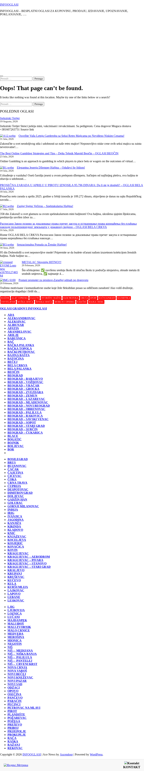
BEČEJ (12, 362)
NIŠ (10, 647)
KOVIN (13, 550)
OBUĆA (84, 298)
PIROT (12, 711)
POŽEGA (14, 721)
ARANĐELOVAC (20, 331)
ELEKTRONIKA (70, 298)
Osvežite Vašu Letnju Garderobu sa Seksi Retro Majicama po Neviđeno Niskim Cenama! (71, 135)
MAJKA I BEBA (96, 302)
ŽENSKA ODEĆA (44, 302)
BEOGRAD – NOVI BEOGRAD (29, 405)
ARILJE (13, 335)
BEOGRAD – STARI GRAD (26, 425)
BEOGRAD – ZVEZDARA (25, 392)
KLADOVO (15, 529)
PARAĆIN (15, 701)
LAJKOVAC (16, 590)
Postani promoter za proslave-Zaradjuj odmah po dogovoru (53, 280)
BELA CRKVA (17, 365)
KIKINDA (14, 526)
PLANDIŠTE (16, 714)
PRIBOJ (13, 728)
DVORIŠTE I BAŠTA (51, 298)
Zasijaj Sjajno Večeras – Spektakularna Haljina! (45, 206)
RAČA (12, 738)
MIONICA (15, 640)
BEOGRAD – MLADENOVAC (28, 402)
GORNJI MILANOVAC (23, 506)
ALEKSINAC (17, 321)
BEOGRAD (15, 375)
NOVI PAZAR (17, 680)
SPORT (93, 298)
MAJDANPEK (17, 620)
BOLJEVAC (16, 446)
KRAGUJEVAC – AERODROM (29, 556)
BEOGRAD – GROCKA (23, 388)
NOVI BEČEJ (17, 674)
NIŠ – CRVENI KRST (22, 664)
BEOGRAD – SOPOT (22, 422)
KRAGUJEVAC (18, 553)
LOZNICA (15, 613)
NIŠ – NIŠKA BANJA (22, 653)
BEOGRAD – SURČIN (23, 429)
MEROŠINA (16, 637)
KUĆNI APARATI (107, 298)
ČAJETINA (15, 472)
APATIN (13, 328)
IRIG (11, 513)
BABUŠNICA (17, 338)
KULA (12, 583)
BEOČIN (14, 372)
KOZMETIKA (123, 298)
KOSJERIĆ (15, 543)
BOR (11, 449)
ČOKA (12, 479)
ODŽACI (14, 687)
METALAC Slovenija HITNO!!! (41, 262)
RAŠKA (13, 741)
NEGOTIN (15, 643)
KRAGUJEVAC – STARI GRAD (29, 566)
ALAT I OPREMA (19, 298)
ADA (11, 314)
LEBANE (14, 597)
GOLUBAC (15, 502)
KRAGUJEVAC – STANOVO (27, 563)
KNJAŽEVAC (17, 536)
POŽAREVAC (17, 717)
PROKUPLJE (17, 734)
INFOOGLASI (9, 4)
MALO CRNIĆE (19, 630)
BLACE (13, 436)
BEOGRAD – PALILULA (25, 412)
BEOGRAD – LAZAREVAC (26, 399)
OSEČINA (14, 694)
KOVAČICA (16, 546)
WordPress (96, 754)
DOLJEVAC (16, 496)
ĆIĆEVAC (15, 476)
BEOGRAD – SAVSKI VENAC (28, 419)
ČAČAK (13, 469)
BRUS (12, 462)
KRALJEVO (16, 570)
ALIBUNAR (16, 325)
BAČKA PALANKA (21, 345)
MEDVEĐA (15, 633)
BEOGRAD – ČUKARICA (25, 432)
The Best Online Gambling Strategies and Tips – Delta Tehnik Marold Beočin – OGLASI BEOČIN (59, 153)
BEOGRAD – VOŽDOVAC (25, 382)
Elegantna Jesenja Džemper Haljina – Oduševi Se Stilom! (51, 167)
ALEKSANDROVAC (21, 318)
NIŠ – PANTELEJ (20, 660)
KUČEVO (14, 580)
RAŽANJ (14, 744)
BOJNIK (13, 442)
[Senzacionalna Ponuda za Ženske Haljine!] (7, 244)
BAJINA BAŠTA (19, 355)
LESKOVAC (16, 600)
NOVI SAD (15, 684)
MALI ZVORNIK (19, 627)
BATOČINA (16, 358)
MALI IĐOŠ (16, 623)
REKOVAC (15, 748)
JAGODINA (16, 519)
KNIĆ (11, 533)
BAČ (11, 341)
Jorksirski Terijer (10, 118)
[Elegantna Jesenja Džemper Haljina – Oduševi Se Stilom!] (7, 167)
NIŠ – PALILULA (20, 657)
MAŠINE (5, 298)
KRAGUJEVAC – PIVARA (25, 560)
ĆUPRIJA (14, 486)
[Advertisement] (72, 45)
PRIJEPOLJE (17, 731)
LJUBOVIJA (16, 610)
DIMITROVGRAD (20, 492)
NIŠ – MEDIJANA (20, 650)
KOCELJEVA (17, 539)
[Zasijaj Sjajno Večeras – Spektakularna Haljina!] (7, 206)
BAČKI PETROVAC (21, 351)
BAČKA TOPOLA (20, 348)
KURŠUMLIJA (18, 587)
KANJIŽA (14, 523)
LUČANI (14, 616)
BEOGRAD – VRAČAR (23, 385)
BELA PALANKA (20, 368)
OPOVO (13, 690)
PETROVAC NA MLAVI (24, 707)
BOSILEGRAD (18, 459)
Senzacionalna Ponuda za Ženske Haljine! (42, 244)
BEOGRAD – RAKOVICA (25, 415)
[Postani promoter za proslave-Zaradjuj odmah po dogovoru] (8, 280)
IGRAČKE (81, 302)
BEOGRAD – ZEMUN (22, 395)
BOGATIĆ (15, 439)
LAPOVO (14, 593)
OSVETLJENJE (8, 302)
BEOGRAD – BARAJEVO (25, 378)
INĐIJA (13, 509)
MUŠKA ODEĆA (25, 302)
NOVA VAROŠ (17, 670)
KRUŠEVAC (16, 576)
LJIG (11, 606)
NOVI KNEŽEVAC (20, 677)
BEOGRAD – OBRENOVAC (26, 409)
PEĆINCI (14, 704)
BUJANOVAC (17, 465)
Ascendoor (66, 754)
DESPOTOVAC (18, 489)
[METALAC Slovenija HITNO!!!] (9, 269)
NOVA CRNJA (17, 667)
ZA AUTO (34, 298)
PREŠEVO (15, 724)
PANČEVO (15, 697)
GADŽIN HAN (17, 499)
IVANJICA (15, 516)
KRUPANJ (15, 573)
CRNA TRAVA (17, 482)
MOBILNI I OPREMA (65, 302)
